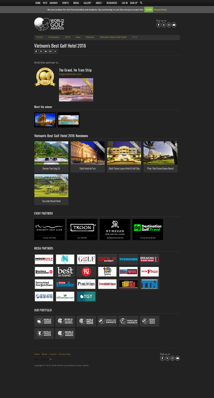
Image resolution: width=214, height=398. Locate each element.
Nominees (53, 37)
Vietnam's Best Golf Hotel (113, 37)
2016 (67, 37)
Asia (78, 37)
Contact (53, 354)
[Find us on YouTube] (174, 24)
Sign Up (133, 3)
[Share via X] (41, 51)
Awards (54, 3)
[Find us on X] (164, 24)
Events (65, 3)
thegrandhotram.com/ (70, 74)
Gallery (88, 3)
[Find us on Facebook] (158, 24)
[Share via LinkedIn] (46, 51)
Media (76, 3)
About (99, 3)
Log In (125, 3)
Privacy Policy (160, 9)
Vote (45, 3)
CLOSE (149, 9)
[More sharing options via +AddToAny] (55, 51)
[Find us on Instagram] (169, 24)
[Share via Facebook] (36, 51)
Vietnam (90, 37)
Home (37, 3)
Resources (112, 3)
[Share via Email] (50, 51)
